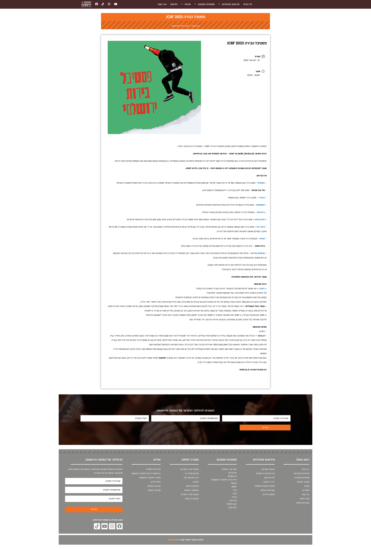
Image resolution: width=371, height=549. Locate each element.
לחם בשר (232, 507)
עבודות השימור (154, 486)
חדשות (173, 4)
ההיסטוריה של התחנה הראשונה (146, 473)
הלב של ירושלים (153, 469)
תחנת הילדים (269, 494)
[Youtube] (104, 526)
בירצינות (261, 212)
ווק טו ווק (232, 472)
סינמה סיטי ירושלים (190, 494)
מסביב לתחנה (303, 481)
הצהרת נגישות (302, 502)
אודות (188, 4)
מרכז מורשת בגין (191, 477)
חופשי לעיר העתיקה (189, 469)
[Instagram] (112, 526)
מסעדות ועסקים (206, 4)
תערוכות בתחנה (267, 490)
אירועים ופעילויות (231, 4)
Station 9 (232, 476)
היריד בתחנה (269, 481)
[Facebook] (120, 526)
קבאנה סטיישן (268, 469)
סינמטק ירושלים (191, 490)
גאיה (235, 493)
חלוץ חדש (260, 219)
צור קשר (162, 4)
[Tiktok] (97, 526)
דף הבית (247, 4)
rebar (234, 486)
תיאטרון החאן (192, 486)
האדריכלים (156, 481)
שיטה (262, 238)
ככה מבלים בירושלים (265, 473)
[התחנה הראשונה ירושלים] (86, 4)
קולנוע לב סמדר (191, 498)
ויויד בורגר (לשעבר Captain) (224, 479)
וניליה (234, 497)
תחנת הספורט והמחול (265, 486)
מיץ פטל (233, 500)
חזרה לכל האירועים (180, 25)
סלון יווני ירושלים (229, 469)
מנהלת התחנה (154, 490)
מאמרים (305, 490)
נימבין (262, 288)
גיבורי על (261, 226)
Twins (234, 483)
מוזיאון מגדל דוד (192, 473)
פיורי (234, 490)
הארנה (196, 481)
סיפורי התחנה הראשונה (150, 477)
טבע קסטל (232, 504)
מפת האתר (304, 498)
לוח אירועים (269, 477)
